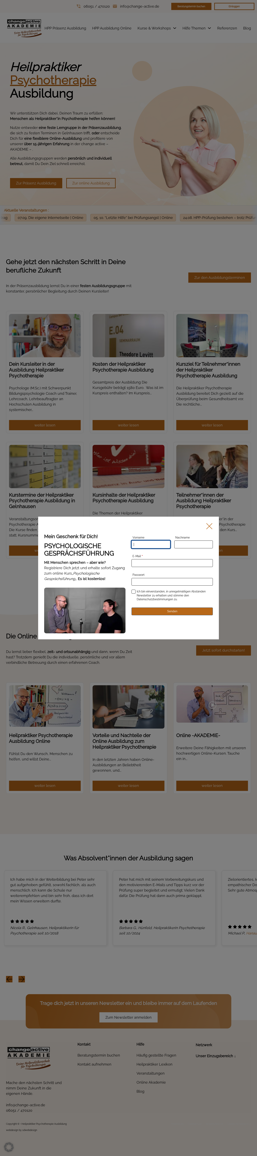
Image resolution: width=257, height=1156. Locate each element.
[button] (9, 1147)
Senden (172, 611)
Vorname (138, 537)
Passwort (139, 574)
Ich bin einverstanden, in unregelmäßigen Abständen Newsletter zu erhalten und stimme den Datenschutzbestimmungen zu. (171, 595)
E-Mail (138, 556)
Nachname (182, 537)
